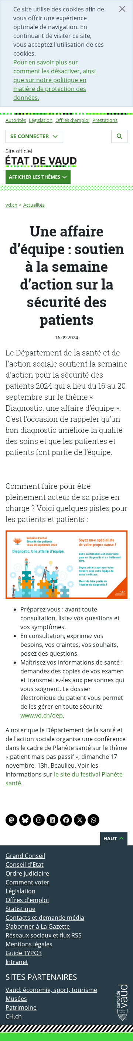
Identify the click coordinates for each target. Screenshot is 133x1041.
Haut (110, 838)
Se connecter (30, 136)
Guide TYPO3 (24, 953)
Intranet (17, 962)
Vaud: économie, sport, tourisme (51, 990)
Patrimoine (21, 1007)
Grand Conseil (25, 856)
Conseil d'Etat (25, 865)
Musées (16, 999)
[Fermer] (122, 8)
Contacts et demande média (45, 918)
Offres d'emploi (72, 120)
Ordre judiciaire (27, 873)
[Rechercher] (119, 136)
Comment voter (28, 882)
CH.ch (14, 1016)
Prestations (104, 120)
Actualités (34, 204)
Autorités (16, 120)
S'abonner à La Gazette (38, 926)
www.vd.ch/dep (41, 715)
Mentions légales (29, 944)
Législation (40, 120)
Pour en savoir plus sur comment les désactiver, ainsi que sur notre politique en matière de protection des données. (54, 80)
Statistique (20, 909)
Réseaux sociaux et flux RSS (44, 935)
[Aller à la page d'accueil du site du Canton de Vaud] (66, 158)
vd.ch (11, 204)
